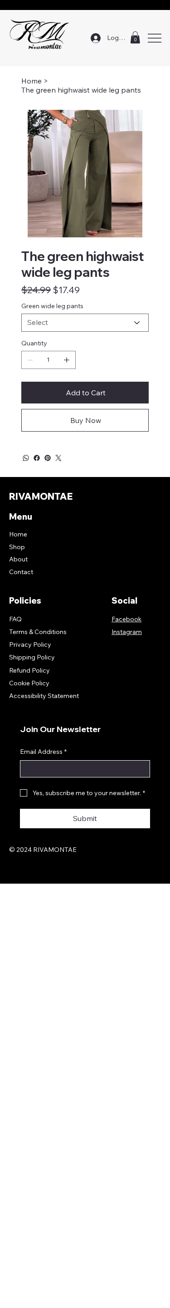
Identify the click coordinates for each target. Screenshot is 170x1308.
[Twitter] (58, 457)
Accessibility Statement (44, 696)
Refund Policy (29, 670)
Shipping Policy (32, 657)
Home (18, 534)
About (18, 559)
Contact (21, 572)
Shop (17, 547)
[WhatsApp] (25, 457)
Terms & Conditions (38, 632)
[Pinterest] (47, 457)
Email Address (43, 751)
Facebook (126, 619)
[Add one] (67, 360)
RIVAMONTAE (41, 496)
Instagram (127, 632)
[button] (135, 37)
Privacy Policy (30, 644)
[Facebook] (36, 457)
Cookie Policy (29, 683)
